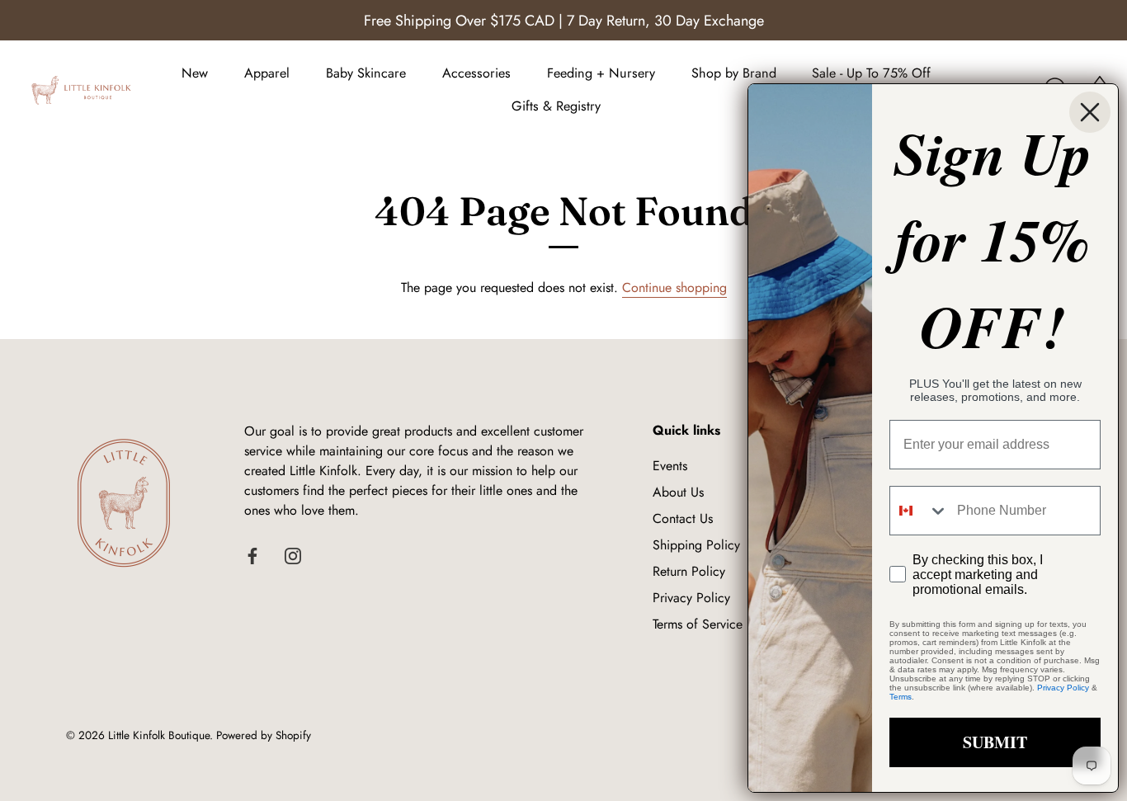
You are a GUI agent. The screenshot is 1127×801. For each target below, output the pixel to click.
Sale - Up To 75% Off (871, 73)
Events (670, 465)
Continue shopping (674, 287)
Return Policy (689, 571)
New (195, 73)
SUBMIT (995, 742)
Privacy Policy (691, 597)
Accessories (476, 73)
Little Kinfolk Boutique (159, 735)
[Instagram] (293, 554)
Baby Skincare (366, 73)
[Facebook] (252, 554)
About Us (678, 492)
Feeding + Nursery (601, 73)
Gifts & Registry (556, 106)
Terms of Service (698, 624)
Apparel (267, 73)
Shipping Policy (696, 544)
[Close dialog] (1089, 112)
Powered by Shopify (263, 735)
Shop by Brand (733, 73)
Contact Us (683, 518)
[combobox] (919, 511)
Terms (900, 696)
